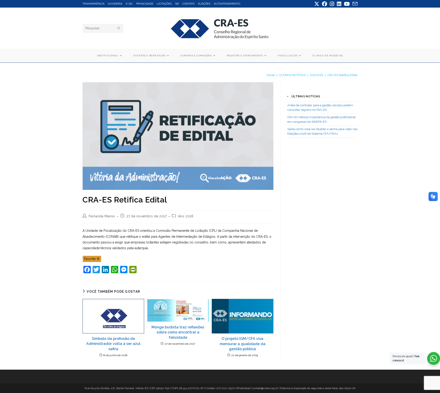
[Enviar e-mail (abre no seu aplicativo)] (354, 3)
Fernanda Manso (102, 216)
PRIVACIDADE (144, 3)
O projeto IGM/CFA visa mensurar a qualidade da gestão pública (242, 343)
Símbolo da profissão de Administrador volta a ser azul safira (113, 343)
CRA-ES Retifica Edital (342, 75)
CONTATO (188, 3)
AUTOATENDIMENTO (227, 3)
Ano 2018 (185, 216)
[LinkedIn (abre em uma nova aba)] (339, 3)
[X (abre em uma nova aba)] (317, 3)
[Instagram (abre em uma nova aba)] (332, 3)
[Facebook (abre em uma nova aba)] (324, 3)
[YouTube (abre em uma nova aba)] (347, 3)
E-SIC (129, 3)
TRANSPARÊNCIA (93, 3)
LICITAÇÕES (164, 3)
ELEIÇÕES (204, 3)
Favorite (90, 259)
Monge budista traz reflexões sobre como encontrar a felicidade (177, 332)
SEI (177, 3)
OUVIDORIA (115, 3)
